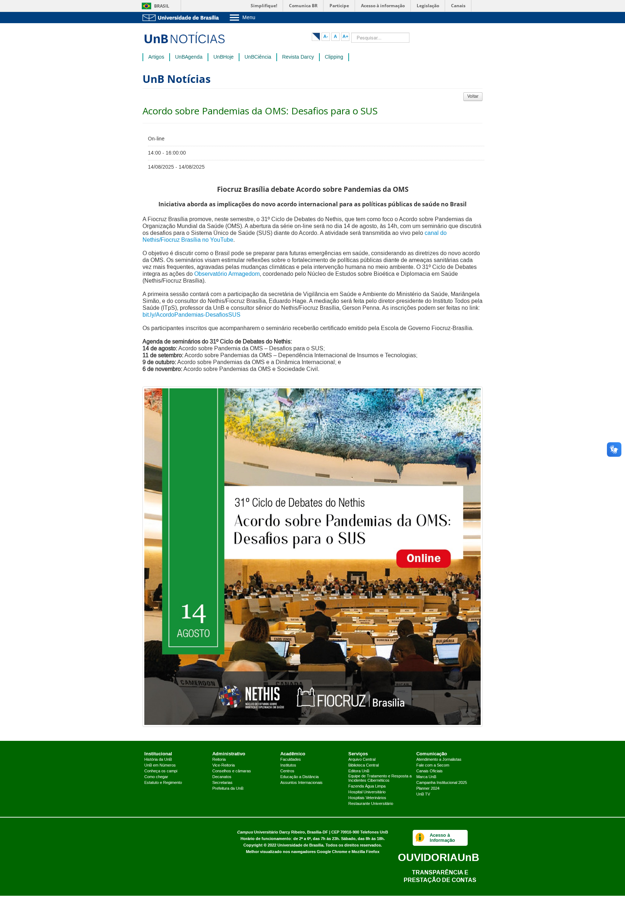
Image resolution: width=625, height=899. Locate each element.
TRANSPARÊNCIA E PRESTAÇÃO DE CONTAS (440, 876)
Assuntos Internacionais (301, 783)
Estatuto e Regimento (163, 783)
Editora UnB (358, 771)
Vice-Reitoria (223, 765)
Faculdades (290, 759)
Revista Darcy (298, 57)
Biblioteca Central (363, 765)
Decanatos (221, 777)
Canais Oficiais (429, 771)
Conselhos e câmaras (231, 771)
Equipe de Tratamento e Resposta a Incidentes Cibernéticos (380, 778)
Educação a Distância (299, 777)
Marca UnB (426, 777)
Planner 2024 (427, 788)
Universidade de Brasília (300, 845)
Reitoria (219, 759)
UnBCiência (258, 57)
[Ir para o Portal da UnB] (182, 17)
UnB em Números (160, 765)
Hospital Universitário (367, 792)
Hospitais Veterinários (367, 798)
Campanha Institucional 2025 (441, 783)
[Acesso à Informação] (420, 838)
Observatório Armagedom (227, 274)
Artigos (156, 57)
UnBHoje (223, 57)
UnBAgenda (189, 57)
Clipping (334, 57)
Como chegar (156, 777)
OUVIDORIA (438, 857)
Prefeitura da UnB (227, 788)
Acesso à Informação (442, 837)
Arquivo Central (361, 759)
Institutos (288, 765)
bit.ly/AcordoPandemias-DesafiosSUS (192, 314)
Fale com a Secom (432, 765)
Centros (287, 771)
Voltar (473, 96)
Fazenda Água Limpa (367, 786)
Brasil (161, 6)
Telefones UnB (374, 832)
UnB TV (423, 794)
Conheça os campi (160, 771)
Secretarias (222, 783)
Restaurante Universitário (370, 804)
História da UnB (158, 759)
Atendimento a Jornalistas (439, 759)
